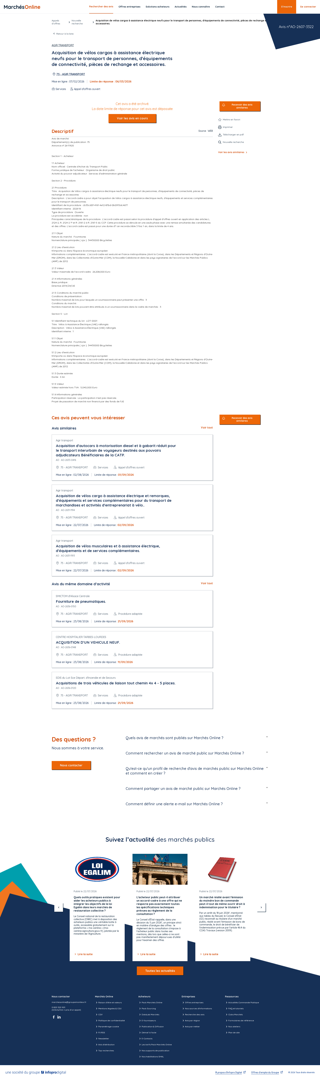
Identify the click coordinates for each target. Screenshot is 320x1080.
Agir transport (63, 45)
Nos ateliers (234, 1026)
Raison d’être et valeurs (110, 1002)
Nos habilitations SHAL (153, 1056)
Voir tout (207, 427)
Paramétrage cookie (108, 1026)
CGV (100, 1014)
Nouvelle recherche (77, 22)
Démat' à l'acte (149, 1032)
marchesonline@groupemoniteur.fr (69, 1002)
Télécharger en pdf (233, 134)
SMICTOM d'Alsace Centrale (73, 596)
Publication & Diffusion (153, 1026)
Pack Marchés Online (152, 1002)
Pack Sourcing (149, 1008)
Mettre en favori (231, 119)
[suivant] (261, 907)
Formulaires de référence (241, 1020)
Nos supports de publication (155, 1050)
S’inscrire (286, 6)
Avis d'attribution (106, 1044)
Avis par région (192, 1020)
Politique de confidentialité (111, 1020)
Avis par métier (192, 1026)
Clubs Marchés (235, 1014)
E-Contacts (147, 1038)
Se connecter (308, 6)
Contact (219, 6)
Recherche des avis (194, 1014)
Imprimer (228, 127)
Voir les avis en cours (132, 118)
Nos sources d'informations (198, 1008)
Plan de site (234, 1032)
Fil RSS (101, 1032)
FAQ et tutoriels (236, 1008)
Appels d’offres (56, 22)
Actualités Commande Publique (243, 1002)
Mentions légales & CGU (110, 1008)
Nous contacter (71, 765)
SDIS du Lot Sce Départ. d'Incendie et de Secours (86, 677)
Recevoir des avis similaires (242, 106)
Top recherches (106, 1050)
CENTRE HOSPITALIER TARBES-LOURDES (81, 637)
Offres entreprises (129, 6)
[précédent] (58, 907)
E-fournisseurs (149, 1020)
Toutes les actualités (160, 971)
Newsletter (103, 1038)
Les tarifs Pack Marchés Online (157, 1044)
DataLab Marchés (150, 1014)
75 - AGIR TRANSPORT (70, 74)
